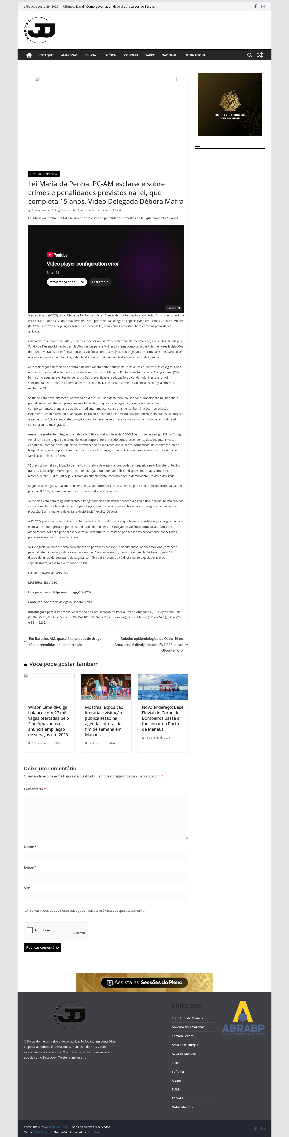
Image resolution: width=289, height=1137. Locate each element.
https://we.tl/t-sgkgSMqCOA (72, 592)
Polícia (90, 55)
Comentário (35, 789)
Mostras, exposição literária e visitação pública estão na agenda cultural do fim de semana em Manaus (104, 720)
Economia (130, 55)
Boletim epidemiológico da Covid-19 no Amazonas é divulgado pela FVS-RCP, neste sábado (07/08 (148, 644)
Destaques (45, 55)
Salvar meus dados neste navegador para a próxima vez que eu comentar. (88, 910)
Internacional (195, 55)
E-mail (30, 867)
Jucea (175, 1063)
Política (109, 55)
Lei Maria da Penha (99, 210)
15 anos (81, 210)
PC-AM (117, 210)
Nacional (169, 55)
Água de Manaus (184, 1054)
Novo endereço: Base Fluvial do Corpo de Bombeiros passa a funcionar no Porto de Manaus (162, 718)
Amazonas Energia (185, 1045)
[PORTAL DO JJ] (29, 55)
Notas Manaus (182, 1107)
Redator (66, 210)
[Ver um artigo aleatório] (260, 55)
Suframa (178, 1072)
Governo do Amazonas (44, 173)
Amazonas (69, 55)
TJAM (175, 1089)
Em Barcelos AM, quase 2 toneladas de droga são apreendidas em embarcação (65, 641)
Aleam (176, 1080)
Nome (30, 846)
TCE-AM (177, 1098)
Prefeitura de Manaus (187, 1018)
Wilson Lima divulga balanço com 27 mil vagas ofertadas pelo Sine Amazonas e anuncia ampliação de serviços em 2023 (48, 720)
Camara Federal (183, 1036)
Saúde (150, 55)
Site (27, 887)
